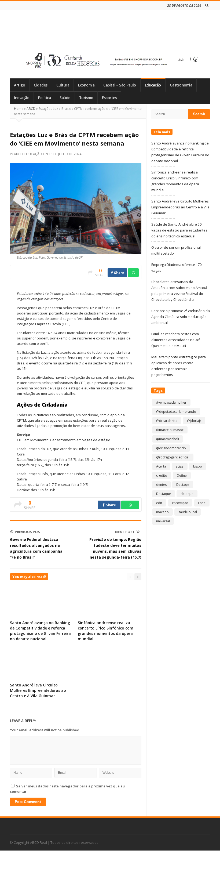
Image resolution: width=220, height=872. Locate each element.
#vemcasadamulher (171, 402)
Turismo (86, 97)
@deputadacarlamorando (176, 411)
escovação (180, 503)
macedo (162, 512)
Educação (153, 85)
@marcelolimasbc (170, 430)
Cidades (40, 85)
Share (118, 272)
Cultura (62, 85)
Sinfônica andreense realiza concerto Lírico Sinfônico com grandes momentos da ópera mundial (105, 630)
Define (182, 475)
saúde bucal (187, 512)
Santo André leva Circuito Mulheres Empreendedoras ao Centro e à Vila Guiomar (38, 690)
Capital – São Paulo (119, 85)
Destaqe (182, 484)
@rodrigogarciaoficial (172, 457)
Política (44, 97)
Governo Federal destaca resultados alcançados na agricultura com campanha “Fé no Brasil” (36, 548)
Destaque (163, 493)
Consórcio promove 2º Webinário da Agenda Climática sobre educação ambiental (180, 316)
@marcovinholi (167, 439)
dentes (161, 484)
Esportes (109, 97)
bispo (197, 466)
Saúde (65, 97)
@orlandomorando (171, 448)
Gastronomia (181, 85)
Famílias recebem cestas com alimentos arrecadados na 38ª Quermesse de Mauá (175, 339)
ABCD (31, 108)
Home (18, 108)
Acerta (161, 466)
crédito (161, 475)
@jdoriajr (194, 420)
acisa (180, 466)
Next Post (125, 531)
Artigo (19, 85)
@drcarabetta (166, 420)
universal (163, 521)
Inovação (21, 97)
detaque (187, 493)
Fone (202, 503)
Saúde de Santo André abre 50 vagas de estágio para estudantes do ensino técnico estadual (179, 230)
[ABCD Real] (48, 32)
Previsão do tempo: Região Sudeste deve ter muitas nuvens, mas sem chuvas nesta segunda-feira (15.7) (115, 548)
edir (159, 503)
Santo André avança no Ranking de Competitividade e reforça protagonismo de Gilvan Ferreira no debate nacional (40, 630)
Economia (86, 85)
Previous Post (28, 531)
